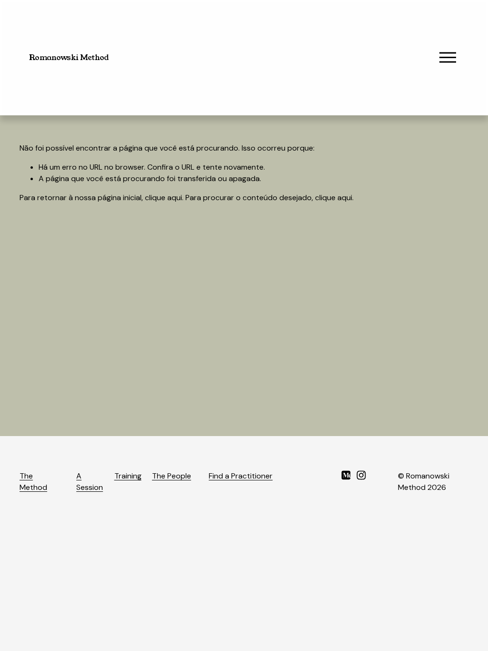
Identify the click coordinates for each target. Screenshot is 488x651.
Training (128, 476)
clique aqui (163, 198)
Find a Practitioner (241, 476)
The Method (33, 481)
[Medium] (346, 475)
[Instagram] (361, 475)
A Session (89, 481)
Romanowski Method (69, 57)
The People (171, 476)
